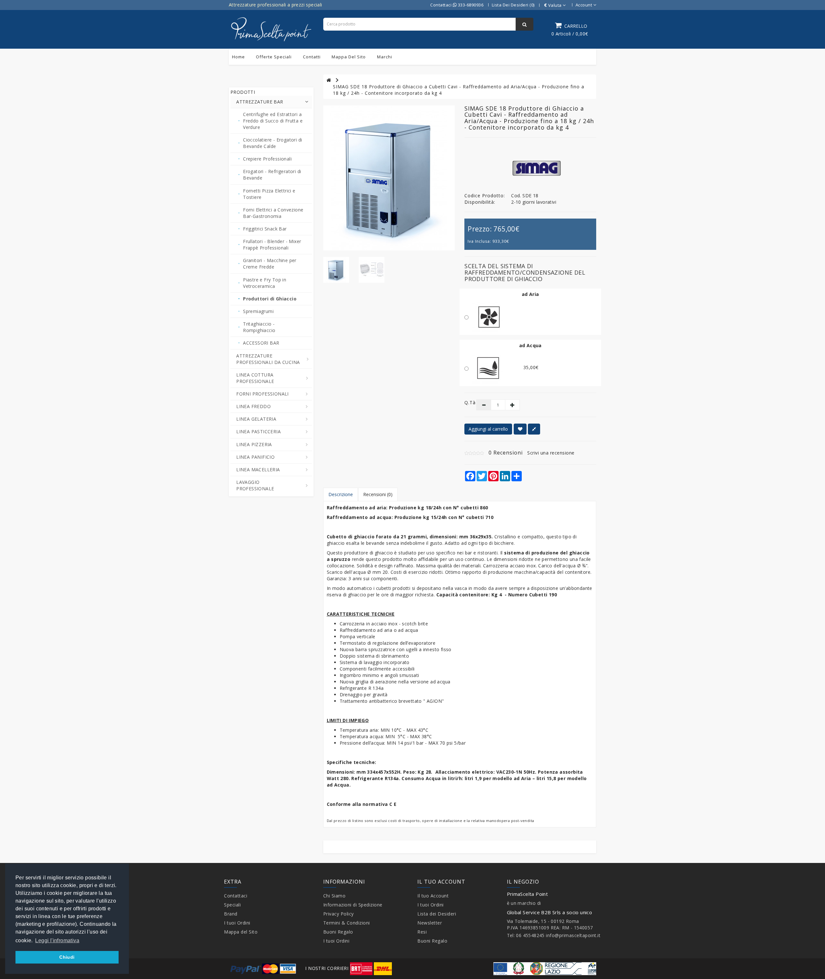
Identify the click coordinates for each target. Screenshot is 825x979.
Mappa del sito (349, 57)
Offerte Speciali (274, 57)
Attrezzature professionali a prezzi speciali (275, 5)
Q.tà (465, 402)
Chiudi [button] (66, 957)
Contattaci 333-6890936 (456, 5)
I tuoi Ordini (237, 923)
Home (238, 57)
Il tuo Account (433, 896)
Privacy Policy (338, 914)
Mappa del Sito (240, 932)
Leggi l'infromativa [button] (57, 940)
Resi (422, 932)
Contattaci (235, 896)
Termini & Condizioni (346, 923)
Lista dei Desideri (436, 914)
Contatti (312, 57)
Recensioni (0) (378, 494)
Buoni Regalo (338, 932)
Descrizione (340, 494)
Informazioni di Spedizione (353, 905)
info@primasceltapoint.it (573, 935)
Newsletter (429, 923)
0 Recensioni (506, 452)
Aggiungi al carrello (488, 429)
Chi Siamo (334, 896)
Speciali (232, 905)
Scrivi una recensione (551, 453)
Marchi (384, 57)
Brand (231, 914)
